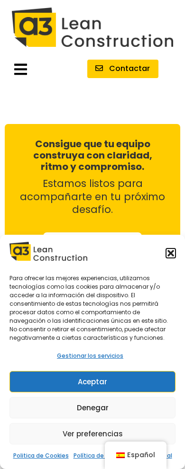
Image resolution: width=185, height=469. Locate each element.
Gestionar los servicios (90, 356)
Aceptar (92, 382)
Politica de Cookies (41, 455)
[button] (171, 253)
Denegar (93, 408)
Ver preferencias (93, 434)
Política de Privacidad (104, 455)
